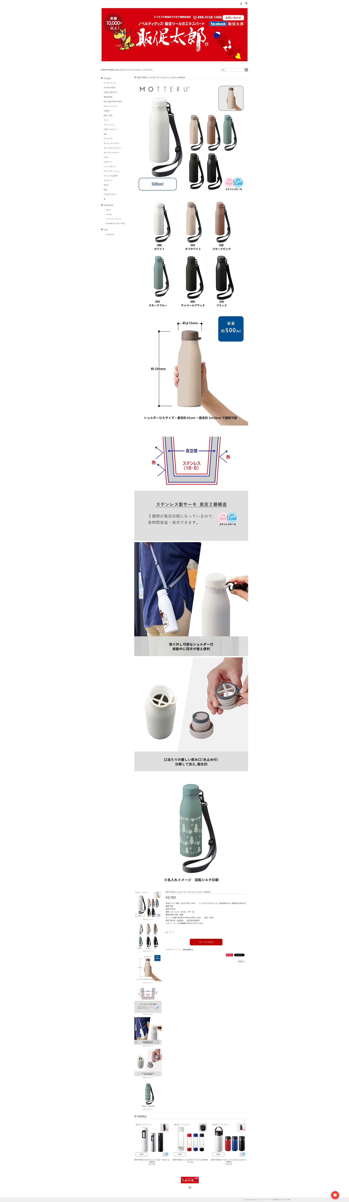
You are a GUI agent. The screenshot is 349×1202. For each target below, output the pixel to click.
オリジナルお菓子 (111, 176)
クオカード (108, 162)
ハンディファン (110, 83)
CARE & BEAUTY (111, 92)
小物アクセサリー (111, 129)
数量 (167, 932)
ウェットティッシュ (112, 171)
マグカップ (108, 180)
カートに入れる (206, 942)
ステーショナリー (111, 106)
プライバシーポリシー (114, 219)
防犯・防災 (108, 115)
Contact (109, 214)
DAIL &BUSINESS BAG (113, 101)
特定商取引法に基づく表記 (115, 223)
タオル (106, 157)
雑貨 (105, 189)
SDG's (106, 185)
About (108, 210)
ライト (106, 120)
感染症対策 (108, 97)
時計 (105, 134)
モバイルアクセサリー (112, 148)
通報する (241, 961)
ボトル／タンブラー (112, 143)
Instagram (110, 234)
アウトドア (108, 138)
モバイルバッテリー (112, 152)
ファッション (109, 125)
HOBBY (107, 111)
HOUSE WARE (109, 87)
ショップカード (110, 166)
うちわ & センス (110, 194)
